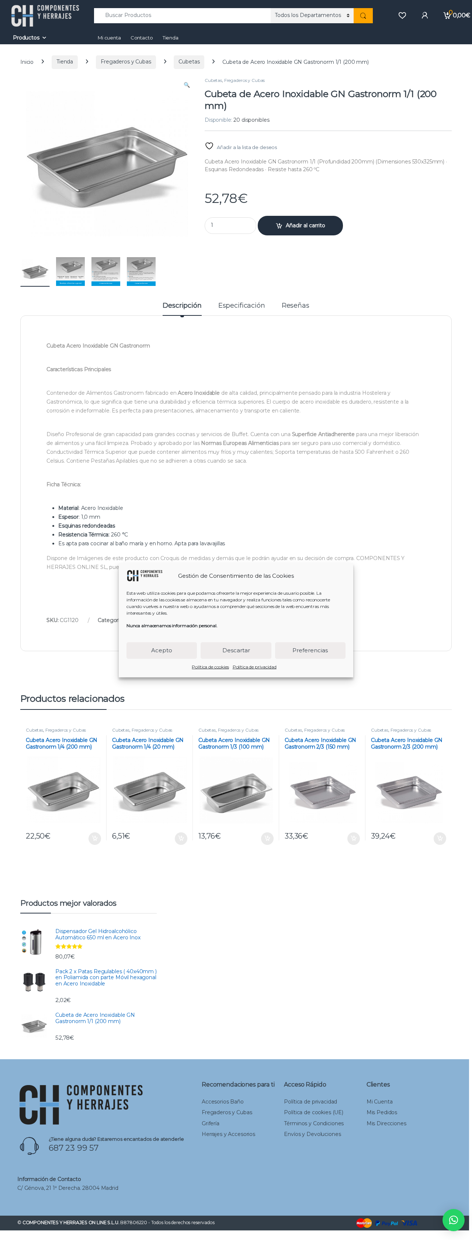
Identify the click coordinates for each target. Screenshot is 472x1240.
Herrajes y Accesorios (228, 1134)
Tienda (170, 38)
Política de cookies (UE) (313, 1112)
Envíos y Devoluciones (312, 1134)
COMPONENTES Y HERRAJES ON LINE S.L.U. (70, 1222)
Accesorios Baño (223, 1101)
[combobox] (182, 15)
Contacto (142, 38)
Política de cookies (210, 666)
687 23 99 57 (73, 1148)
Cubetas (188, 61)
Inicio (27, 61)
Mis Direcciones (386, 1123)
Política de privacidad (255, 666)
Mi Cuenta (380, 1101)
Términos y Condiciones (314, 1123)
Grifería (210, 1123)
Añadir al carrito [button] (93, 838)
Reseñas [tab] (295, 306)
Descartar (236, 649)
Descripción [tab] (182, 306)
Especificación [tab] (241, 306)
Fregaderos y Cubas (126, 61)
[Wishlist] (402, 15)
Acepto (161, 649)
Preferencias (310, 649)
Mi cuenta (109, 38)
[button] (187, 85)
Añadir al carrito (305, 225)
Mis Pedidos (382, 1112)
